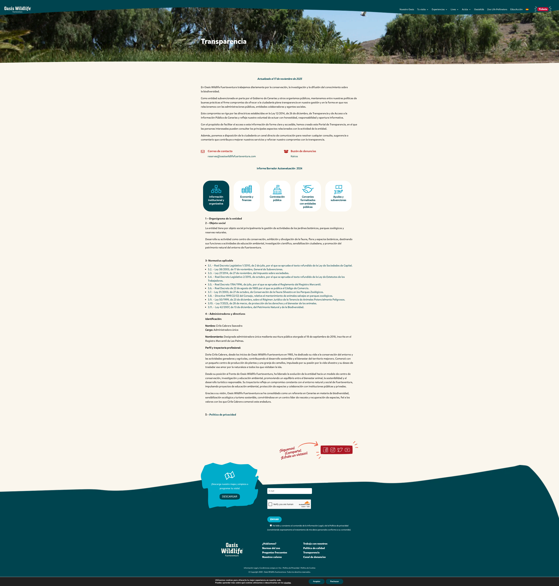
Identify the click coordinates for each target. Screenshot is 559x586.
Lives (453, 9)
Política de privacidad (222, 414)
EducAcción (516, 9)
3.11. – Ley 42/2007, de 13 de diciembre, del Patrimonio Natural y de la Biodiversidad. (256, 307)
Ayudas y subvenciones (338, 198)
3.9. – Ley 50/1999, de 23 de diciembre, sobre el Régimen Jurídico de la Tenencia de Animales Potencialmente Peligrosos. (276, 299)
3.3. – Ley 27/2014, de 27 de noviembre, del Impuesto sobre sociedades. (248, 273)
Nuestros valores (272, 557)
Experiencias (438, 9)
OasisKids (479, 9)
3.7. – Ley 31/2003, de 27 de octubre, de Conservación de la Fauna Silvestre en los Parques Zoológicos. (266, 292)
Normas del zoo (271, 548)
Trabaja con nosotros (315, 543)
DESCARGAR (229, 496)
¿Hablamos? (269, 543)
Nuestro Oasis (407, 9)
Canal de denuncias (314, 557)
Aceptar (316, 581)
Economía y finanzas (246, 198)
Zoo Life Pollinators (497, 9)
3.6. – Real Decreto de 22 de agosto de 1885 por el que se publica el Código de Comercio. (258, 288)
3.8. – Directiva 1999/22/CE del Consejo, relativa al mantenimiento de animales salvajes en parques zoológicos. (270, 296)
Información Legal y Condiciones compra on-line (262, 568)
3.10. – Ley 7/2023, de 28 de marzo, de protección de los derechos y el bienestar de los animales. (262, 303)
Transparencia (311, 552)
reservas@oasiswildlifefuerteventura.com (232, 156)
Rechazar (334, 581)
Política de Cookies (308, 568)
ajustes (287, 582)
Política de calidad (314, 548)
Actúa (465, 9)
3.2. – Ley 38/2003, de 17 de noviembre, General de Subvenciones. (245, 269)
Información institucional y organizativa (216, 200)
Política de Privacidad (291, 568)
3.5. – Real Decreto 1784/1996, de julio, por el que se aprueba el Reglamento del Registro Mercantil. (264, 284)
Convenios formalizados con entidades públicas (308, 202)
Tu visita (421, 9)
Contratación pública (277, 198)
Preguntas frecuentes (274, 552)
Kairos (294, 156)
